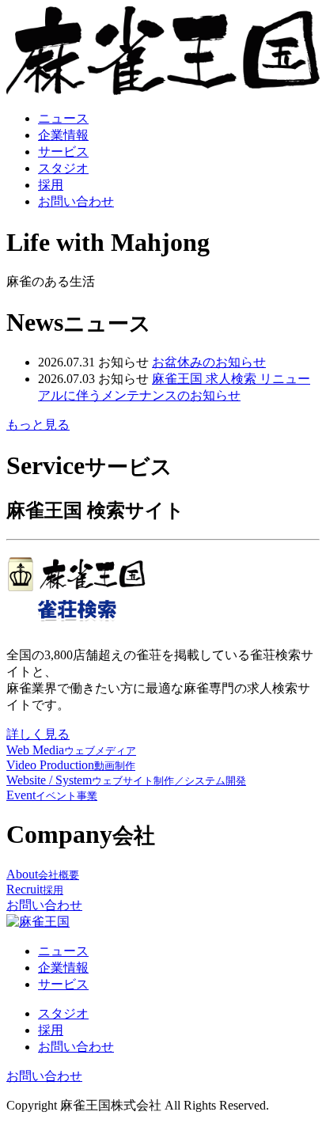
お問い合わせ (76, 201)
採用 (50, 185)
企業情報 (63, 135)
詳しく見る (38, 734)
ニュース (63, 118)
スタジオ (63, 168)
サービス (63, 151)
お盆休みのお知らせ (209, 362)
